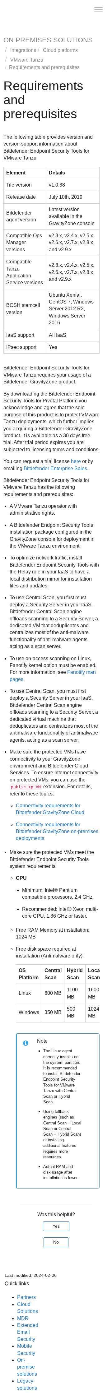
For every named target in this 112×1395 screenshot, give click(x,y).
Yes (56, 1226)
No (56, 1242)
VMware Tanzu (26, 60)
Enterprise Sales (55, 468)
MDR (23, 1318)
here (76, 461)
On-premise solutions (27, 1367)
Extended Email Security (27, 1332)
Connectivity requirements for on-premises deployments (57, 831)
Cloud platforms (60, 50)
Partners (26, 1297)
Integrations (23, 50)
